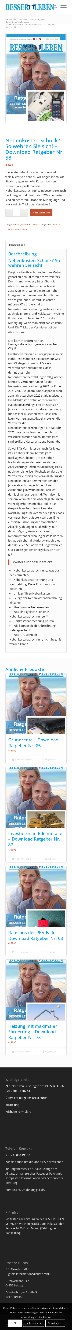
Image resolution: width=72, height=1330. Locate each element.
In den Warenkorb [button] (22, 759)
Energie (56, 224)
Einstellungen (55, 1323)
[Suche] (53, 7)
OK (15, 1323)
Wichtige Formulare (18, 1112)
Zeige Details (50, 759)
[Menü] (62, 7)
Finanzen (9, 229)
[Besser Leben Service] (29, 7)
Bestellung (12, 1105)
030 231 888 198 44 (17, 1155)
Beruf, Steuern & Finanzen (27, 224)
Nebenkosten (21, 229)
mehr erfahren (34, 1323)
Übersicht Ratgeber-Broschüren (26, 1098)
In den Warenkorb (41, 212)
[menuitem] (53, 7)
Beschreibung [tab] (17, 244)
